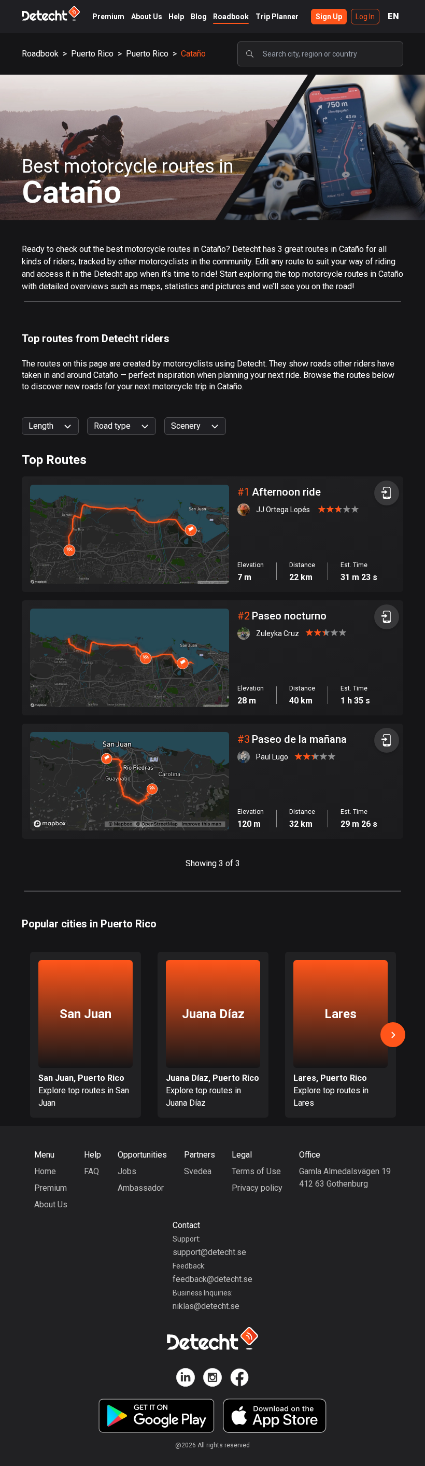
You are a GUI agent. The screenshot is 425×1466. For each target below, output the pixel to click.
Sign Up (329, 16)
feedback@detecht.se (212, 1279)
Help (176, 16)
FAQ (91, 1171)
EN (393, 16)
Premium (108, 16)
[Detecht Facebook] (239, 1379)
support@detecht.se (209, 1252)
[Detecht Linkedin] (185, 1379)
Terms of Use (256, 1171)
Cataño (193, 54)
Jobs (127, 1171)
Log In (365, 16)
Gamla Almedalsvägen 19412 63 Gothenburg (345, 1177)
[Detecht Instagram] (212, 1379)
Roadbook (231, 16)
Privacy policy (257, 1188)
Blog (199, 16)
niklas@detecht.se (206, 1306)
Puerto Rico (92, 54)
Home (45, 1171)
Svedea (197, 1171)
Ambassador (141, 1188)
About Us (146, 16)
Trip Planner (277, 16)
